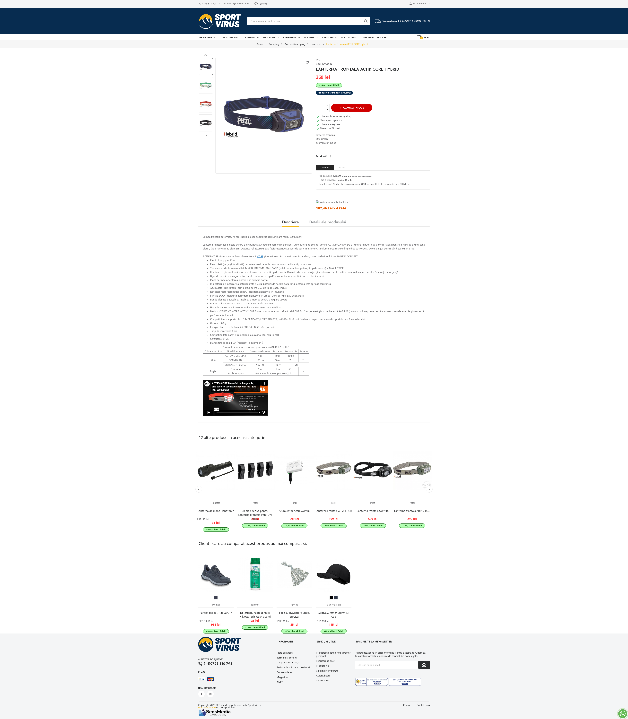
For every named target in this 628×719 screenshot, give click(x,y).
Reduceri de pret (325, 660)
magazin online (207, 707)
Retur (342, 168)
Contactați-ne (284, 672)
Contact (407, 705)
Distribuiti (330, 156)
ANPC (280, 682)
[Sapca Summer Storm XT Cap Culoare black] (331, 597)
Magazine (282, 677)
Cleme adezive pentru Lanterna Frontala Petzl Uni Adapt (255, 515)
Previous (205, 55)
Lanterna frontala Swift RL (373, 511)
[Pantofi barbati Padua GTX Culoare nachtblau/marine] (216, 597)
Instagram (210, 694)
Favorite (260, 3)
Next (205, 135)
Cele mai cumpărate (327, 670)
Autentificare (323, 675)
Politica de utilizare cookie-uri (293, 667)
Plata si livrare (285, 652)
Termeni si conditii (287, 657)
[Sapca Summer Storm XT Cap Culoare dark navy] (336, 597)
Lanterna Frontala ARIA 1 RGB (333, 511)
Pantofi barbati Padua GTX (216, 613)
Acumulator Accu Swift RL (294, 511)
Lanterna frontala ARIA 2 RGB (412, 511)
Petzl (318, 59)
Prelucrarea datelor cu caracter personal (333, 654)
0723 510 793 (209, 3)
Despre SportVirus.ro (288, 662)
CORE (260, 256)
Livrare (325, 168)
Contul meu (322, 680)
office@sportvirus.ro (238, 3)
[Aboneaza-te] (424, 665)
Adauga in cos (353, 108)
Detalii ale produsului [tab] (327, 222)
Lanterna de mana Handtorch (216, 511)
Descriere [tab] (290, 222)
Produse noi (323, 665)
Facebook (201, 694)
